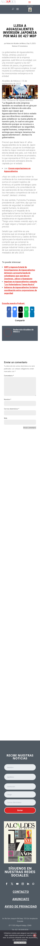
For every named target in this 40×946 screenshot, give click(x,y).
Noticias (14, 46)
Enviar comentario (30, 428)
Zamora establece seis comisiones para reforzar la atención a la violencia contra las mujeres (19, 479)
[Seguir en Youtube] (17, 884)
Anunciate (20, 899)
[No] (37, 938)
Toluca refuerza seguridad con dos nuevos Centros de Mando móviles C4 (19, 711)
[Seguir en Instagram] (22, 884)
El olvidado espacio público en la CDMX (18, 666)
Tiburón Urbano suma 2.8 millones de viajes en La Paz (19, 623)
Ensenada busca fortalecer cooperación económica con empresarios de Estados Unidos (18, 525)
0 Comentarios (23, 46)
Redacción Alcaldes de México (16, 43)
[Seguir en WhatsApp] (33, 884)
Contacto (21, 891)
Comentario (9, 376)
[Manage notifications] (35, 935)
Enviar (20, 810)
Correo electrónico (11, 409)
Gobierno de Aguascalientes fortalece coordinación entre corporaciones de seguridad (21, 290)
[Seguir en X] (12, 884)
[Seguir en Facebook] (6, 884)
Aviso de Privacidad (21, 906)
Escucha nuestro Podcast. (13, 303)
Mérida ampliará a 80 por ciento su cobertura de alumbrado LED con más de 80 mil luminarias (19, 575)
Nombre (7, 399)
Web (5, 418)
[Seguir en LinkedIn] (28, 884)
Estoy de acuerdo (20, 943)
